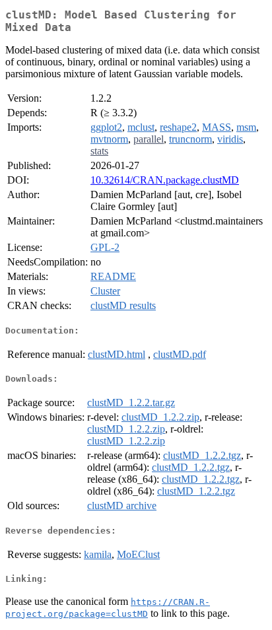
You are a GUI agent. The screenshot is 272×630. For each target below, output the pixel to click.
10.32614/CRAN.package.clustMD (164, 180)
